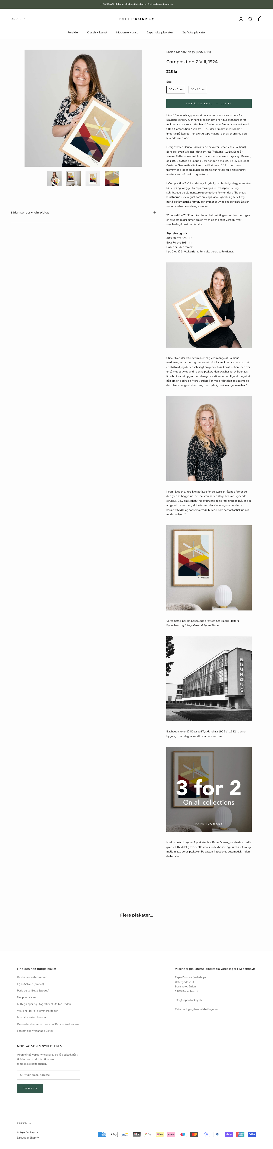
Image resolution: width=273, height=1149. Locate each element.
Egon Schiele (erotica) (30, 984)
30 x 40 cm (176, 89)
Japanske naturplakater (31, 1017)
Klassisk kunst (97, 32)
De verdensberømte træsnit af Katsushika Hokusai (48, 1024)
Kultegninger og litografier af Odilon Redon (44, 1004)
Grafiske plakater (194, 32)
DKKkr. (16, 18)
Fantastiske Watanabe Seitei (35, 1031)
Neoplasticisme (26, 997)
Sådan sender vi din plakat (30, 212)
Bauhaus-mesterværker (32, 977)
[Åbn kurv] (260, 18)
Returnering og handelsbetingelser (196, 1009)
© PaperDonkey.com (28, 1132)
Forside (72, 32)
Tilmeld (30, 1088)
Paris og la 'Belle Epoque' (33, 991)
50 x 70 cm (198, 89)
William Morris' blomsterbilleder (37, 1011)
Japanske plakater (160, 32)
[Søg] (250, 19)
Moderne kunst (127, 32)
